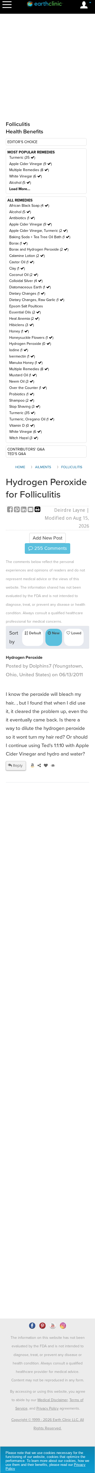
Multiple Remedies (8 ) (29, 170)
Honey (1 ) (19, 331)
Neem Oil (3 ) (21, 381)
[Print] (37, 510)
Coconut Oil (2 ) (23, 275)
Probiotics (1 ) (21, 394)
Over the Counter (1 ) (28, 388)
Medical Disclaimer (52, 1400)
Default (34, 633)
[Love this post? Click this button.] (45, 765)
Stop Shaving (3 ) (24, 406)
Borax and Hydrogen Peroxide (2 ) (38, 249)
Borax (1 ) (18, 243)
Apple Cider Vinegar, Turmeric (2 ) (38, 230)
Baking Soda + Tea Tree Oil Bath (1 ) (39, 237)
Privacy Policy (47, 1408)
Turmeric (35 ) (22, 157)
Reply (17, 765)
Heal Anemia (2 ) (24, 318)
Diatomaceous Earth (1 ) (30, 287)
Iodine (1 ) (18, 350)
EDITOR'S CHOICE (22, 142)
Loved (75, 633)
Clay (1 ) (17, 268)
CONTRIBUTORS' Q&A (26, 449)
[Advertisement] (47, 1028)
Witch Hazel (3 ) (23, 438)
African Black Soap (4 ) (29, 205)
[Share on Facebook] (10, 510)
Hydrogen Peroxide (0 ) (30, 343)
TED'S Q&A (16, 454)
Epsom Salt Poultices (26, 306)
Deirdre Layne (69, 510)
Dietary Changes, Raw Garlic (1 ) (36, 300)
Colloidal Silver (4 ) (25, 281)
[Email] (31, 510)
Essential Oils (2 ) (25, 312)
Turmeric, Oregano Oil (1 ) (31, 419)
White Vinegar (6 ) (25, 176)
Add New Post (47, 538)
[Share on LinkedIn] (24, 510)
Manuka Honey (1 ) (25, 362)
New (55, 633)
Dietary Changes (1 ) (27, 293)
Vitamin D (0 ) (22, 425)
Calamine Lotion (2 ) (27, 256)
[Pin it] (17, 510)
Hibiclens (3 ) (21, 325)
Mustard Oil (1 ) (23, 375)
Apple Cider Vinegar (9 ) (30, 164)
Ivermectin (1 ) (22, 356)
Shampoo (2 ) (21, 400)
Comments (50, 548)
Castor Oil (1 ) (21, 262)
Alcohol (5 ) (20, 182)
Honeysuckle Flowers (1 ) (31, 337)
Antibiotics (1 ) (22, 218)
